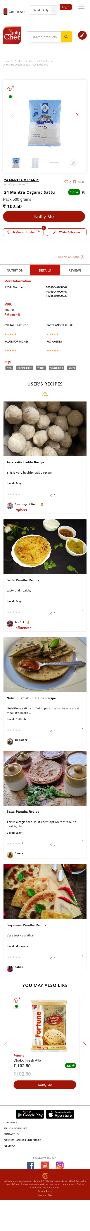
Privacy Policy (45, 1191)
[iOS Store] (60, 1114)
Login (65, 7)
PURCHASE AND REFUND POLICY (22, 1140)
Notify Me (44, 216)
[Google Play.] (30, 1114)
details (45, 270)
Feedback (9, 1145)
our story (10, 1122)
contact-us (11, 1134)
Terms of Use (45, 1194)
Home (6, 61)
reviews (75, 270)
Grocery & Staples (39, 61)
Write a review (66, 232)
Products (19, 61)
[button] (77, 115)
